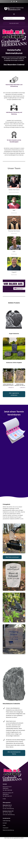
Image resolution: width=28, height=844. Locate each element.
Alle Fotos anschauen (12, 557)
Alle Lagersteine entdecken (14, 394)
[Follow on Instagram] (14, 1)
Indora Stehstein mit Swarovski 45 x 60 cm (8, 385)
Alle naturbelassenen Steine (14, 753)
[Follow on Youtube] (16, 1)
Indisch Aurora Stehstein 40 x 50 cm (20, 385)
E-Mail (4, 798)
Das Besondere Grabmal (14, 65)
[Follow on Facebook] (12, 1)
